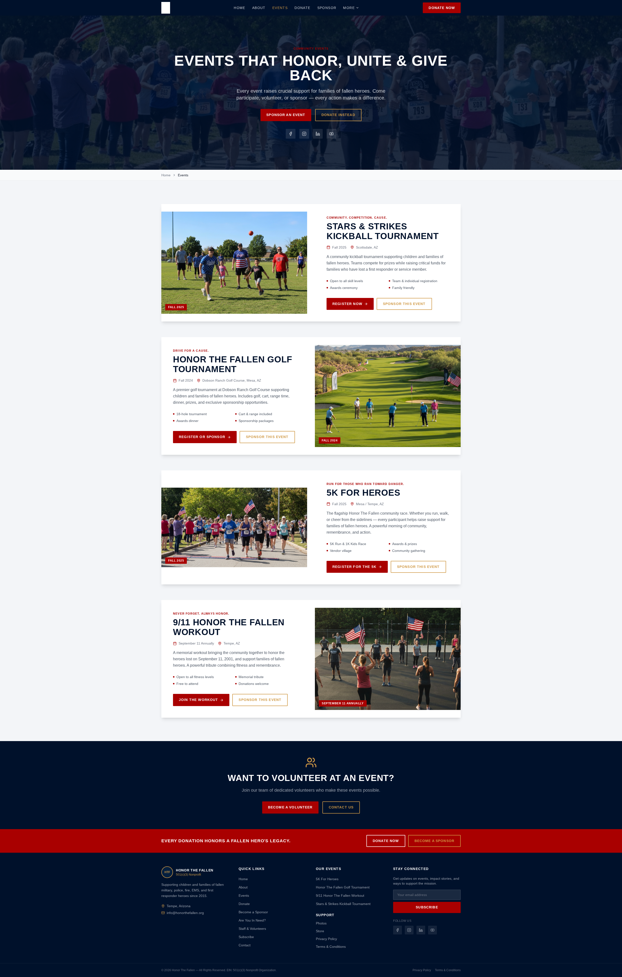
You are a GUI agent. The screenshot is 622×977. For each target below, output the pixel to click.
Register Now (347, 304)
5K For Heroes (327, 879)
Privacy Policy (326, 939)
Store (320, 931)
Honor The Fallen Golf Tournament (343, 887)
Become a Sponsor (434, 841)
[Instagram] (304, 134)
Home (239, 8)
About (259, 8)
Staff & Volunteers (252, 929)
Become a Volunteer (290, 807)
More (349, 8)
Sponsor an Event (285, 115)
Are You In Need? (252, 920)
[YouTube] (331, 134)
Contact (245, 945)
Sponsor (327, 8)
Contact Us (341, 807)
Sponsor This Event (404, 304)
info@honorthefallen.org (185, 913)
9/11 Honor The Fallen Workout (340, 895)
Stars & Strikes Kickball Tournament (343, 904)
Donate (302, 8)
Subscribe (246, 937)
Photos (321, 923)
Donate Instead (338, 115)
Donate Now (442, 8)
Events (280, 8)
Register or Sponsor (202, 437)
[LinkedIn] (318, 134)
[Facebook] (290, 134)
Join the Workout (198, 700)
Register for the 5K (354, 567)
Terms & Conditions (331, 947)
